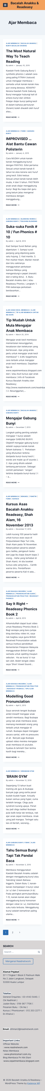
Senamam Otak (27, 771)
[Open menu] (5, 5)
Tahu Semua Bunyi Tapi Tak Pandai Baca (21, 855)
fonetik (33, 496)
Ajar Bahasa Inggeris (16, 591)
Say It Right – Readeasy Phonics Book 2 (21, 609)
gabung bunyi (12, 221)
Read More (12, 117)
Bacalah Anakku (28, 43)
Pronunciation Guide (25, 594)
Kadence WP (33, 1083)
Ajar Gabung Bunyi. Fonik (17, 842)
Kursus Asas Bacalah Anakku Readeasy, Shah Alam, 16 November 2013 (19, 514)
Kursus (15, 499)
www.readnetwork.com (16, 1047)
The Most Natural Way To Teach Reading (21, 56)
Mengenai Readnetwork (18, 961)
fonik (23, 131)
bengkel (24, 496)
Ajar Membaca (12, 43)
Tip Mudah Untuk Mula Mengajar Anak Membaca (20, 325)
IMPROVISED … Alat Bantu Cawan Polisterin (21, 144)
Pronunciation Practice (17, 596)
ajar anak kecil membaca (18, 310)
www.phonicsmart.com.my (17, 1054)
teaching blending (28, 221)
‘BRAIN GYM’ (17, 776)
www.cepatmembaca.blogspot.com (21, 1061)
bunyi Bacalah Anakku (16, 46)
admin (10, 65)
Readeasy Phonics (15, 689)
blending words (28, 219)
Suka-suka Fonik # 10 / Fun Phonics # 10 (21, 231)
